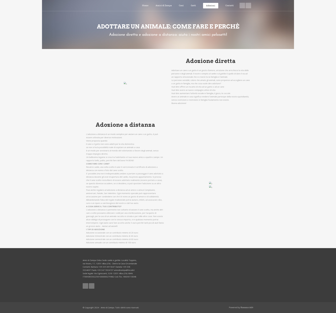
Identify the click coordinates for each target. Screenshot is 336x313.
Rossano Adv (247, 307)
